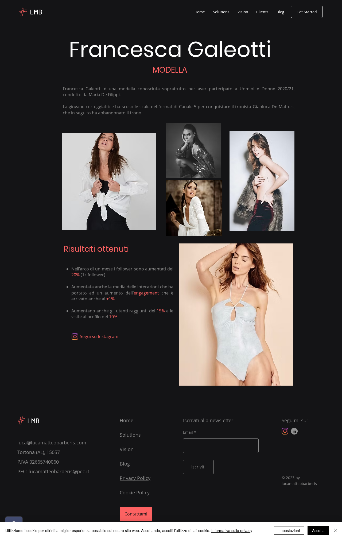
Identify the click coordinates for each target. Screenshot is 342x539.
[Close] (335, 530)
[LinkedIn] (294, 431)
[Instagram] (75, 336)
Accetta (318, 530)
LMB (36, 12)
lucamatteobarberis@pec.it (59, 471)
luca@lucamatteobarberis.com (51, 442)
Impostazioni (289, 530)
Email (188, 432)
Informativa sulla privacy (231, 530)
